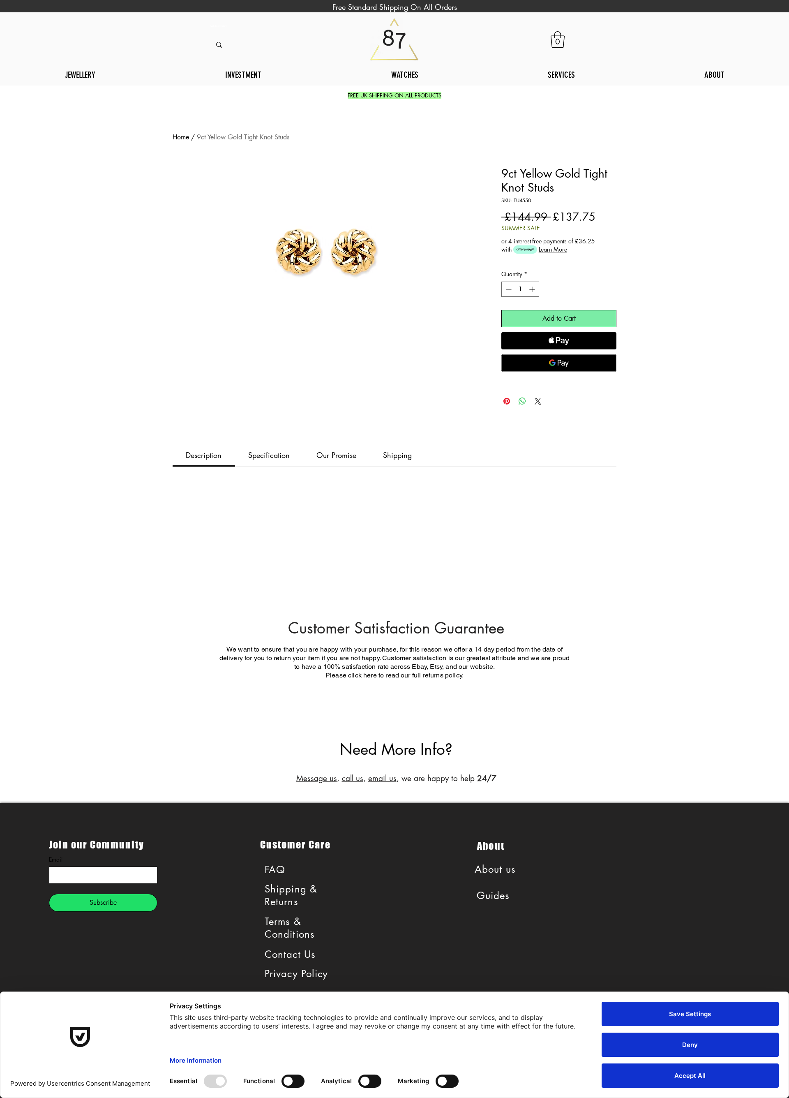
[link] (558, 39)
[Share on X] (538, 401)
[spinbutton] (520, 289)
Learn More (553, 249)
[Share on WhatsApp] (522, 401)
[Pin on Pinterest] (507, 401)
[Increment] (533, 289)
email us (382, 778)
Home (181, 137)
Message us (316, 778)
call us (352, 778)
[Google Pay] (558, 363)
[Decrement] (508, 289)
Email (55, 859)
